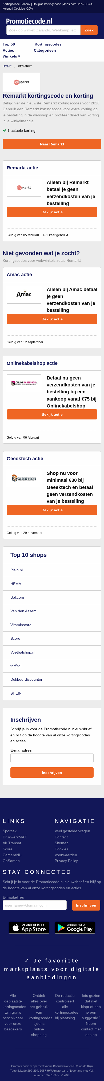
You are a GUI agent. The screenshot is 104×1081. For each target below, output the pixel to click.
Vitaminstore (20, 625)
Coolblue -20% (23, 8)
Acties (8, 50)
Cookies (61, 849)
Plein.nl (16, 570)
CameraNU (12, 855)
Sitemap (62, 843)
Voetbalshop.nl (22, 652)
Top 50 (9, 44)
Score (15, 638)
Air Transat (12, 843)
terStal (15, 666)
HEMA (15, 584)
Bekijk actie (52, 212)
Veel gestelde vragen (72, 831)
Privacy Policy (66, 861)
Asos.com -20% (73, 4)
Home (7, 66)
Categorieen (45, 50)
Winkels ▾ (11, 56)
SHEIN (16, 693)
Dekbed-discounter (26, 679)
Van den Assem (23, 611)
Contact (61, 837)
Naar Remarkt (52, 144)
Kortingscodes (48, 44)
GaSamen (11, 861)
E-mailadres (21, 750)
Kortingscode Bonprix (16, 4)
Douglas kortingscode (47, 4)
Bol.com (17, 597)
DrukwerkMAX (15, 837)
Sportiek (10, 831)
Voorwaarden (66, 855)
